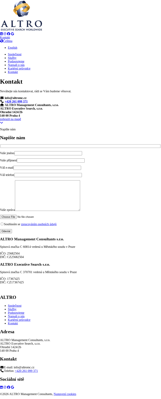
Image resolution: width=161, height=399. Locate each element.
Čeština (7, 41)
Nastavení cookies (65, 394)
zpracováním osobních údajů (39, 224)
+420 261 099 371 (16, 101)
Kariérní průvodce (19, 68)
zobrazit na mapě (10, 119)
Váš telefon (7, 175)
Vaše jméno (7, 153)
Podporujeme (16, 61)
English (12, 47)
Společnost (14, 54)
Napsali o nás (16, 65)
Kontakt (5, 37)
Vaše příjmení (8, 160)
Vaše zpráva (7, 209)
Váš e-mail (6, 167)
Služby (12, 57)
